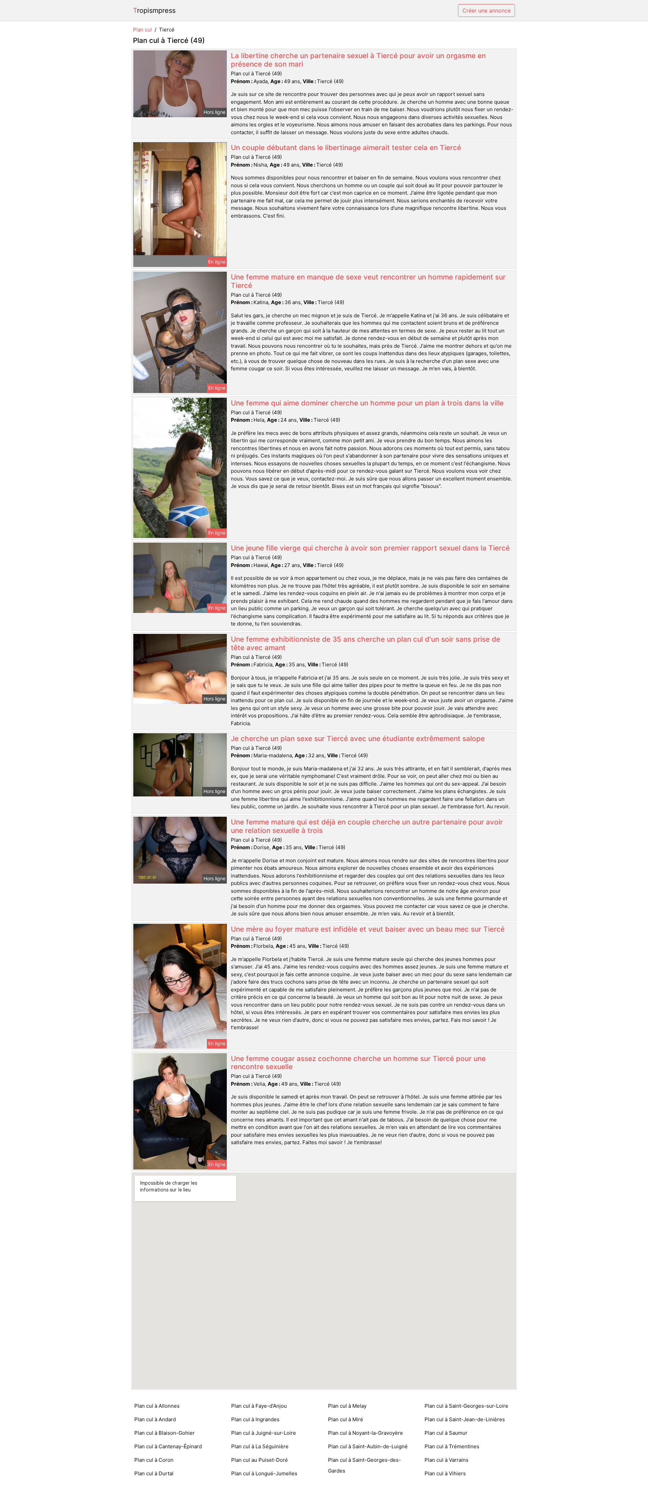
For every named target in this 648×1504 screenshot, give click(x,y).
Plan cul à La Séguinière (260, 1446)
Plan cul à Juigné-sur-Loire (263, 1433)
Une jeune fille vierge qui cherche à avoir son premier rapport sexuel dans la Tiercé (370, 548)
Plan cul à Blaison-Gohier (164, 1433)
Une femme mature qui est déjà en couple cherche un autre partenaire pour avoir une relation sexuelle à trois (367, 826)
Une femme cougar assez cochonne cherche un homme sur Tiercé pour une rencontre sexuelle (358, 1062)
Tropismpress (154, 10)
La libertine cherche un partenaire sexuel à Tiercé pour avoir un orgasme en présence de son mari (358, 59)
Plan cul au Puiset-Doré (259, 1460)
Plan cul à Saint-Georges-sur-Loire (466, 1406)
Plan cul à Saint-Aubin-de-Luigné (368, 1446)
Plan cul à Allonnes (157, 1406)
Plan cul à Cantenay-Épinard (168, 1446)
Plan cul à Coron (153, 1460)
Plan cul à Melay (347, 1406)
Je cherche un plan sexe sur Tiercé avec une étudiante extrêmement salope (358, 738)
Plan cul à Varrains (446, 1460)
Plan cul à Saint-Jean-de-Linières (465, 1419)
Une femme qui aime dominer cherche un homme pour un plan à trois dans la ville (367, 403)
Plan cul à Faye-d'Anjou (259, 1406)
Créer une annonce (486, 10)
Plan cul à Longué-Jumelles (264, 1473)
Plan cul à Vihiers (445, 1473)
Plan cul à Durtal (153, 1473)
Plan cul (142, 29)
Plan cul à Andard (155, 1419)
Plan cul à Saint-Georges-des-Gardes (364, 1465)
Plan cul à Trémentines (452, 1446)
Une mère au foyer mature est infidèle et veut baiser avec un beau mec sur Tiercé (368, 929)
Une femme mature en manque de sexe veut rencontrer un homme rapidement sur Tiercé (368, 281)
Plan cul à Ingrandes (255, 1419)
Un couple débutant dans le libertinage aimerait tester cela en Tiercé (346, 147)
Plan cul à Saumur (446, 1433)
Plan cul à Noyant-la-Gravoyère (365, 1433)
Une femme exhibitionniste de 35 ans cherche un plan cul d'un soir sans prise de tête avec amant (365, 643)
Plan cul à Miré (345, 1419)
